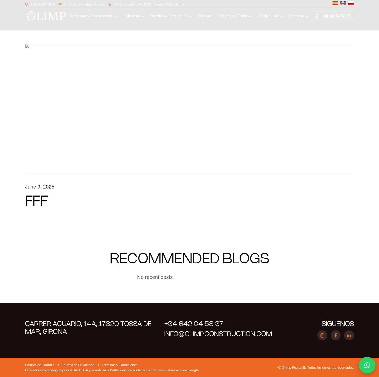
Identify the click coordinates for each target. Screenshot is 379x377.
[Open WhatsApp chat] (367, 365)
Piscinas (205, 15)
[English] (342, 3)
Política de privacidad (126, 370)
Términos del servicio (166, 370)
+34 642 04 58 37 (42, 4)
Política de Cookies (39, 365)
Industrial (131, 15)
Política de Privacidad (77, 365)
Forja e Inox (269, 15)
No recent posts (155, 277)
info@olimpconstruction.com (84, 4)
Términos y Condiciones (119, 365)
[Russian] (350, 3)
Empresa (296, 15)
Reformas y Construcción (91, 15)
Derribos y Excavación (169, 15)
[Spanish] (334, 3)
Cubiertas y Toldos (233, 15)
